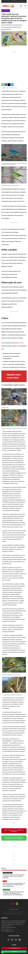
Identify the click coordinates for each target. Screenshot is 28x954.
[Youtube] (19, 939)
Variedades (6, 10)
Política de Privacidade (14, 909)
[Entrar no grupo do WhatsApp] (2, 952)
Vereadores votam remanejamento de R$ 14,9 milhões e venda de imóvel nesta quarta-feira (14, 885)
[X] (9, 84)
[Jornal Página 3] (9, 6)
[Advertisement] (14, 67)
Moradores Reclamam (8, 872)
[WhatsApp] (2, 84)
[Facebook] (5, 84)
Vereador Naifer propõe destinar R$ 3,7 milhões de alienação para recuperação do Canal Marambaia (13, 893)
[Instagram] (12, 939)
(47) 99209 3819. (7, 929)
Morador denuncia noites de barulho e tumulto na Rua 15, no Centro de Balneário (14, 876)
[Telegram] (12, 84)
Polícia (5, 881)
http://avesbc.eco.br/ (16, 343)
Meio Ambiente (6, 889)
